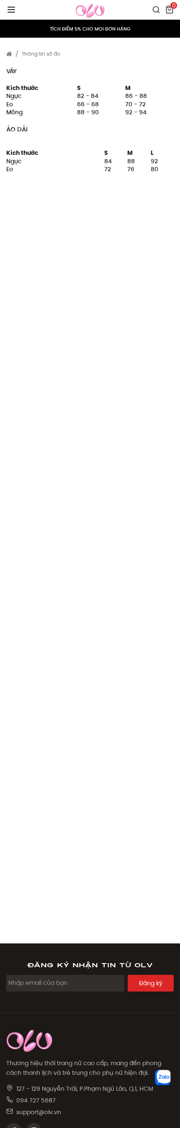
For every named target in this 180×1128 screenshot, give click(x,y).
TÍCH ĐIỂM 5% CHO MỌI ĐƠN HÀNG (90, 29)
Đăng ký (150, 983)
